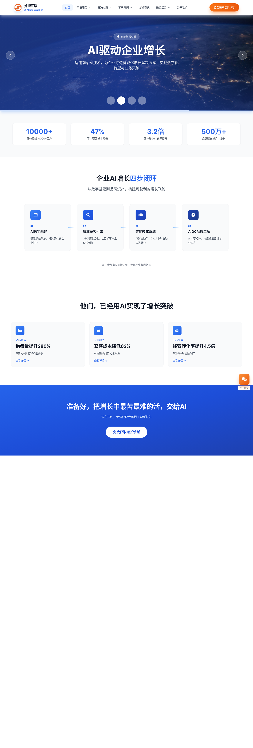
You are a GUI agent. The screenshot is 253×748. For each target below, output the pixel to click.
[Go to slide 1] (111, 100)
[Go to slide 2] (121, 100)
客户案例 (123, 7)
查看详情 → (22, 360)
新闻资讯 (144, 7)
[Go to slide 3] (132, 100)
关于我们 (182, 7)
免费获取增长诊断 (224, 7)
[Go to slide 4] (142, 100)
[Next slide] (242, 55)
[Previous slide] (10, 55)
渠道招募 (161, 7)
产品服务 (82, 7)
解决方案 (103, 7)
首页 (67, 7)
